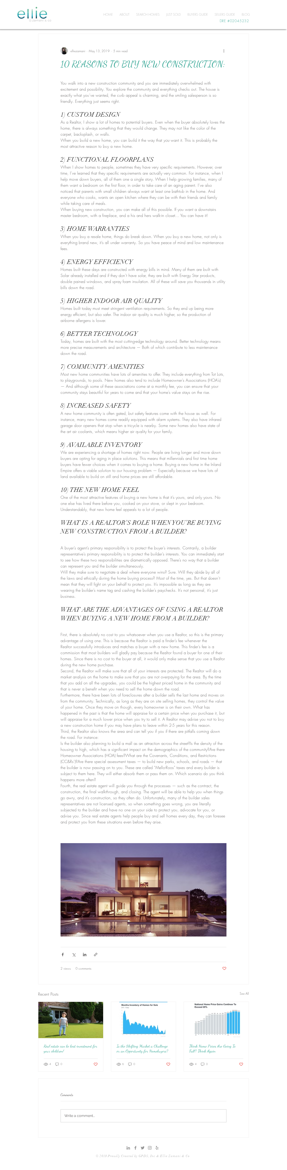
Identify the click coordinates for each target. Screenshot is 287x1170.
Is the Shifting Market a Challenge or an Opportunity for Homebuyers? (142, 1048)
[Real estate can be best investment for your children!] (70, 1020)
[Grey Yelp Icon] (156, 1147)
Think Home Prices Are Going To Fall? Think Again (212, 1048)
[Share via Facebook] (63, 954)
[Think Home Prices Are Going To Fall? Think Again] (216, 1020)
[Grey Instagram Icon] (149, 1147)
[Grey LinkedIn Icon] (128, 1147)
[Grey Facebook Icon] (135, 1147)
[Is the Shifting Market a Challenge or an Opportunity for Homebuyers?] (143, 1020)
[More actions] (223, 51)
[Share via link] (95, 954)
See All (244, 993)
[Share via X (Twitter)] (74, 954)
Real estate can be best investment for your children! (70, 1048)
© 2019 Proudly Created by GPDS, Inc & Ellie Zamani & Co (143, 1156)
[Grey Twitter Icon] (142, 1147)
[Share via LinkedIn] (85, 954)
